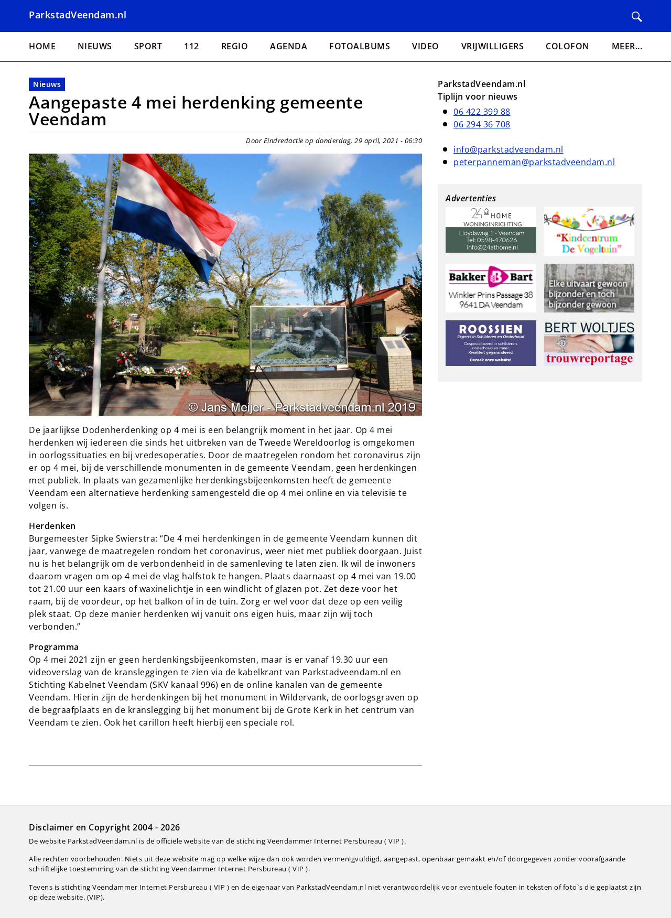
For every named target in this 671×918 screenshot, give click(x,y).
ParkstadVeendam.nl (77, 14)
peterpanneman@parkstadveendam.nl (534, 162)
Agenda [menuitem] (288, 46)
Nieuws (47, 84)
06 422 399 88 (482, 111)
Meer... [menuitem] (627, 46)
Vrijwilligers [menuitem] (492, 46)
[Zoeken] (637, 17)
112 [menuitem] (191, 46)
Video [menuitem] (425, 46)
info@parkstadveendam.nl (508, 149)
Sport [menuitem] (148, 46)
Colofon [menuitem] (568, 46)
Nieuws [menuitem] (95, 46)
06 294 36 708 (482, 124)
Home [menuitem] (42, 46)
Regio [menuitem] (234, 46)
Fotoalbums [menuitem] (359, 46)
